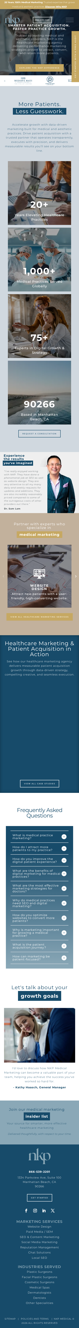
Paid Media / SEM (39, 1231)
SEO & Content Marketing (39, 1237)
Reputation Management (39, 1247)
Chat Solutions (39, 1252)
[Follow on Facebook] (26, 1210)
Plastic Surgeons (39, 1272)
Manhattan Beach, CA (39, 1182)
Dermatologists (39, 1292)
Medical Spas (40, 1287)
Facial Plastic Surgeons (39, 1277)
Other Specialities (39, 1303)
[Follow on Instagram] (35, 1210)
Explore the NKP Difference (39, 68)
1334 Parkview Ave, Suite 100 (39, 1177)
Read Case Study (39, 760)
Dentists (39, 1298)
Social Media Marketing (39, 1242)
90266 (39, 1186)
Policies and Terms (35, 1318)
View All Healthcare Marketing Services (39, 617)
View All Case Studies (39, 783)
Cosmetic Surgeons (39, 1282)
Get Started (39, 1198)
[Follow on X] (52, 1210)
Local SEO (39, 1257)
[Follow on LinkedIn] (44, 1210)
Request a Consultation (39, 434)
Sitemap (10, 1318)
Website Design (39, 1226)
